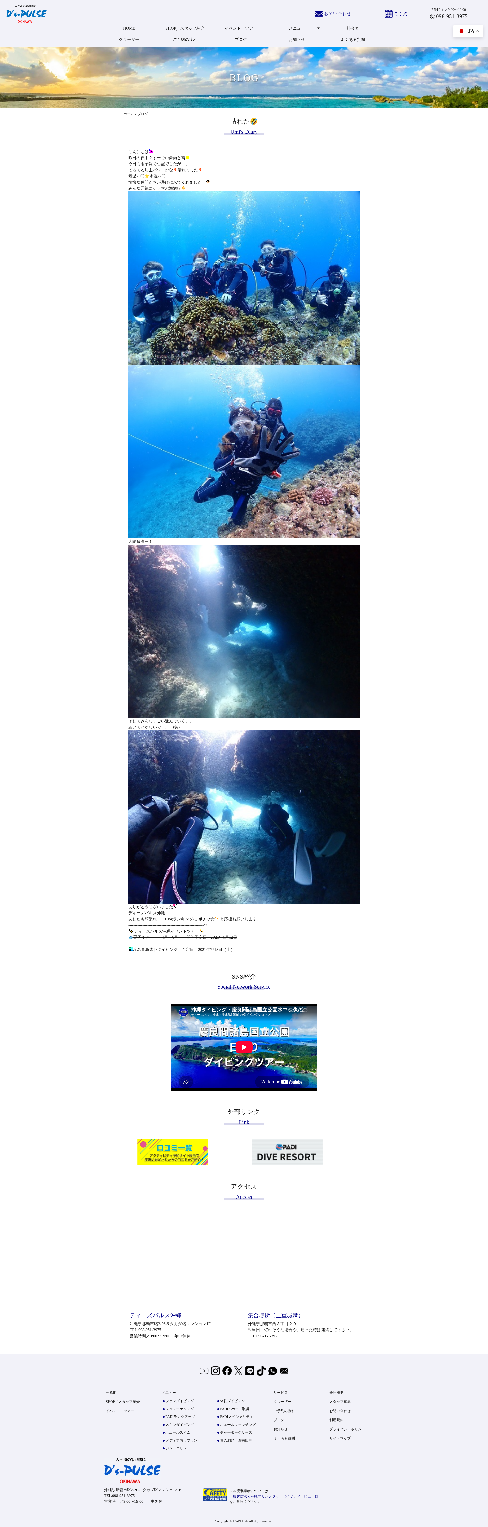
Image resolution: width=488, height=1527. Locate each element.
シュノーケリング (179, 1409)
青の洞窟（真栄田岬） (238, 1440)
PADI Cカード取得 (234, 1409)
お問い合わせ (338, 13)
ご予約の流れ (185, 39)
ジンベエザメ (176, 1448)
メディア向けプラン (181, 1440)
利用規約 (336, 1420)
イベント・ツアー (241, 28)
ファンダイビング (179, 1401)
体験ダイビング (232, 1401)
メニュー (297, 28)
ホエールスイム (177, 1432)
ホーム (128, 114)
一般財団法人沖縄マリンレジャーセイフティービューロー (275, 1496)
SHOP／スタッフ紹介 (185, 28)
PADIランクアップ (180, 1417)
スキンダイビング (179, 1425)
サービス (280, 1393)
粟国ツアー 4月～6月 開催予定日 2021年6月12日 (185, 937)
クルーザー (129, 39)
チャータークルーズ (236, 1432)
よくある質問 (353, 39)
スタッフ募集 (340, 1402)
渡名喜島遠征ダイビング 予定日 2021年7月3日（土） (184, 949)
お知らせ (297, 39)
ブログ (241, 39)
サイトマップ (340, 1438)
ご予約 (401, 13)
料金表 (353, 28)
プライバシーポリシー (347, 1429)
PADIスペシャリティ (236, 1417)
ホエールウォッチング (238, 1425)
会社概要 (336, 1393)
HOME (129, 28)
